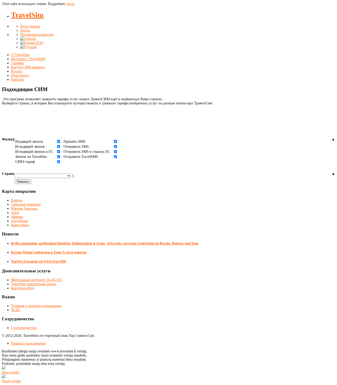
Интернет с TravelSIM (28, 59)
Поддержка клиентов (36, 34)
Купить (16, 71)
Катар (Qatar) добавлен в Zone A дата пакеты (48, 252)
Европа (16, 200)
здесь (70, 4)
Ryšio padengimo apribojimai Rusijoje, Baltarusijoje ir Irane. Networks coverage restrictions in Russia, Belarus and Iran (104, 243)
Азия (15, 213)
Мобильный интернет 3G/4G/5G (36, 280)
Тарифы (17, 63)
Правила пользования (28, 343)
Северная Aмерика (26, 204)
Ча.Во (15, 310)
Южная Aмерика (24, 208)
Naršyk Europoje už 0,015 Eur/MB (38, 261)
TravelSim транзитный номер (33, 284)
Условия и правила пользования (36, 306)
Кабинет (17, 79)
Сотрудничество (24, 328)
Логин (25, 30)
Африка (17, 217)
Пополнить (20, 75)
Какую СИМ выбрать (28, 67)
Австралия (19, 221)
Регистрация (30, 26)
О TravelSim (20, 55)
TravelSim (27, 15)
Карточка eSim (22, 288)
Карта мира (20, 225)
